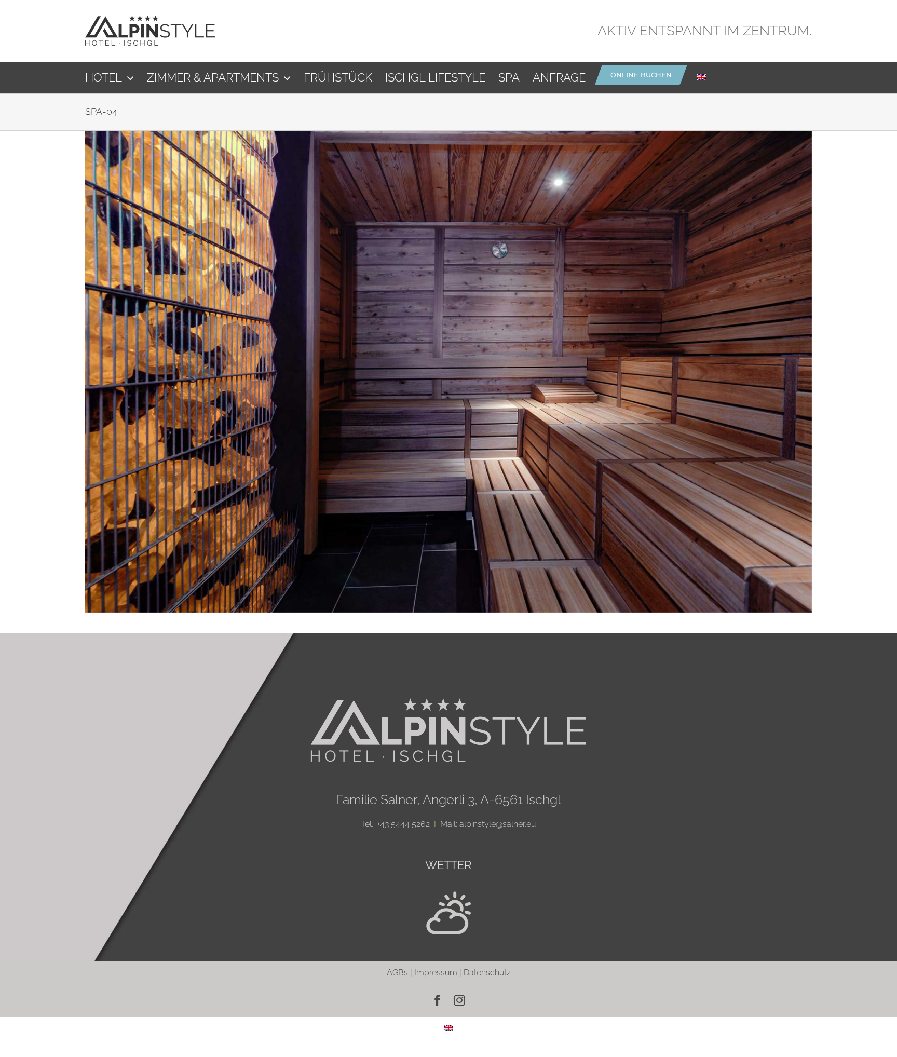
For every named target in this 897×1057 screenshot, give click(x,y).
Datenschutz (487, 973)
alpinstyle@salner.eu (497, 824)
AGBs (397, 973)
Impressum (435, 973)
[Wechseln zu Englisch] (701, 77)
